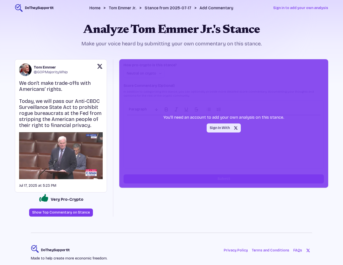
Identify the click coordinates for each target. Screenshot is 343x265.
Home (94, 8)
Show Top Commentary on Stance (61, 212)
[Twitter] (308, 250)
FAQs (297, 250)
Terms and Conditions (270, 250)
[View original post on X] (100, 69)
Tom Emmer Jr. (122, 8)
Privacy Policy (236, 250)
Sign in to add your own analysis (300, 8)
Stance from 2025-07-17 (168, 8)
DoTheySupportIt (55, 250)
